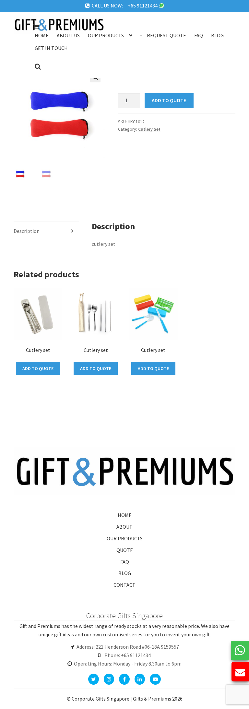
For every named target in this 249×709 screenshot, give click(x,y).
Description (27, 231)
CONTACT (124, 585)
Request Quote (166, 35)
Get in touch (51, 48)
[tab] (46, 231)
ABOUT (124, 526)
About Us (68, 35)
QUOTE (124, 550)
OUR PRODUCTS (125, 538)
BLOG (124, 573)
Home (42, 35)
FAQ (124, 562)
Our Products (106, 35)
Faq (198, 35)
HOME (125, 515)
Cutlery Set (149, 129)
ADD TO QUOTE (169, 100)
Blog (217, 35)
